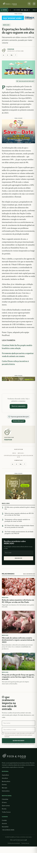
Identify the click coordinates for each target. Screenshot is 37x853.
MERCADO (6, 25)
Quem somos (6, 805)
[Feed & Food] (13, 4)
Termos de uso (25, 843)
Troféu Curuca (6, 812)
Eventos (4, 784)
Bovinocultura (6, 781)
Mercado (4, 788)
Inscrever (18, 558)
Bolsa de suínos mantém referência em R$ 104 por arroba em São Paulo (19, 514)
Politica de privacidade (14, 843)
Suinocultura (5, 791)
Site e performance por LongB (18, 840)
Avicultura (5, 778)
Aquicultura (5, 775)
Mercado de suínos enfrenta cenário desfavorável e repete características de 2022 (18, 640)
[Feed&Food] (14, 755)
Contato (4, 820)
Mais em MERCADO (29, 574)
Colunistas (5, 799)
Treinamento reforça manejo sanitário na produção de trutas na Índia (17, 520)
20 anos (4, 802)
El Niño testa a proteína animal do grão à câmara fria (20, 508)
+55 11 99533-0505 (8, 830)
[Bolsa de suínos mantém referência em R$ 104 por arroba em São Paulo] (18, 587)
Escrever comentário (18, 406)
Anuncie (4, 823)
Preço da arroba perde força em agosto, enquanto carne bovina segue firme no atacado (18, 677)
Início (14, 453)
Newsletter (5, 826)
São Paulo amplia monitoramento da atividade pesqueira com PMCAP (19, 532)
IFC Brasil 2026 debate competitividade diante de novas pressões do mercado (19, 526)
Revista (4, 809)
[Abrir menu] (34, 4)
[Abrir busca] (29, 4)
